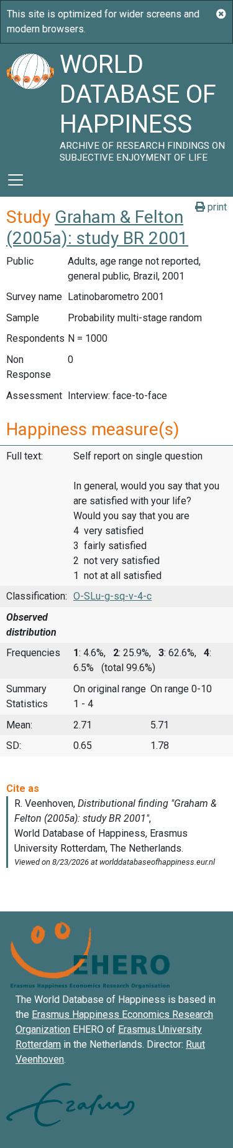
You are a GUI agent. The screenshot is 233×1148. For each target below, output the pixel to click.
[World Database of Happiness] (30, 103)
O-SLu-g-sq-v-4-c (112, 596)
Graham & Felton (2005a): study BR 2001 (97, 227)
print (216, 207)
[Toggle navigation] (15, 180)
